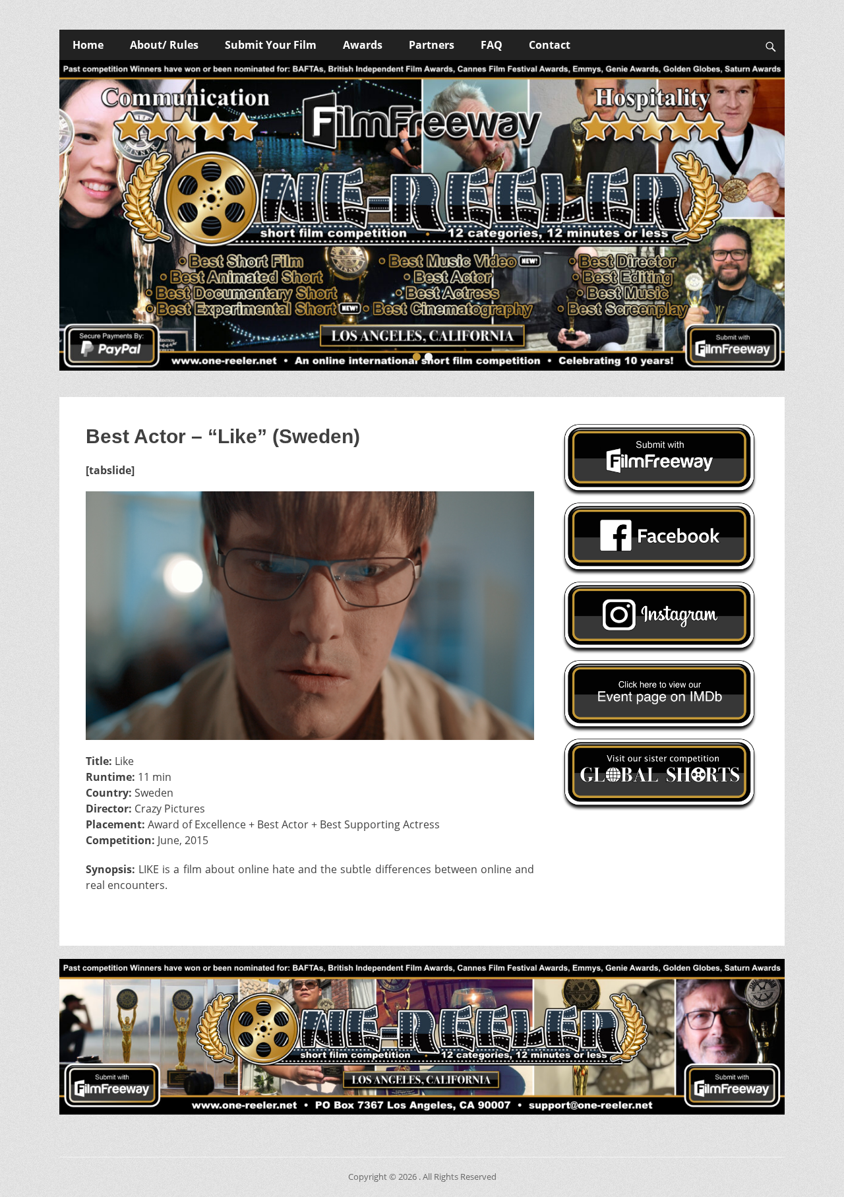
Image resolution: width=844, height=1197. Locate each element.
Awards (362, 45)
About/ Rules (164, 45)
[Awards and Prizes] (422, 215)
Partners (431, 45)
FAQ (491, 45)
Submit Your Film (270, 45)
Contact (549, 45)
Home (88, 45)
